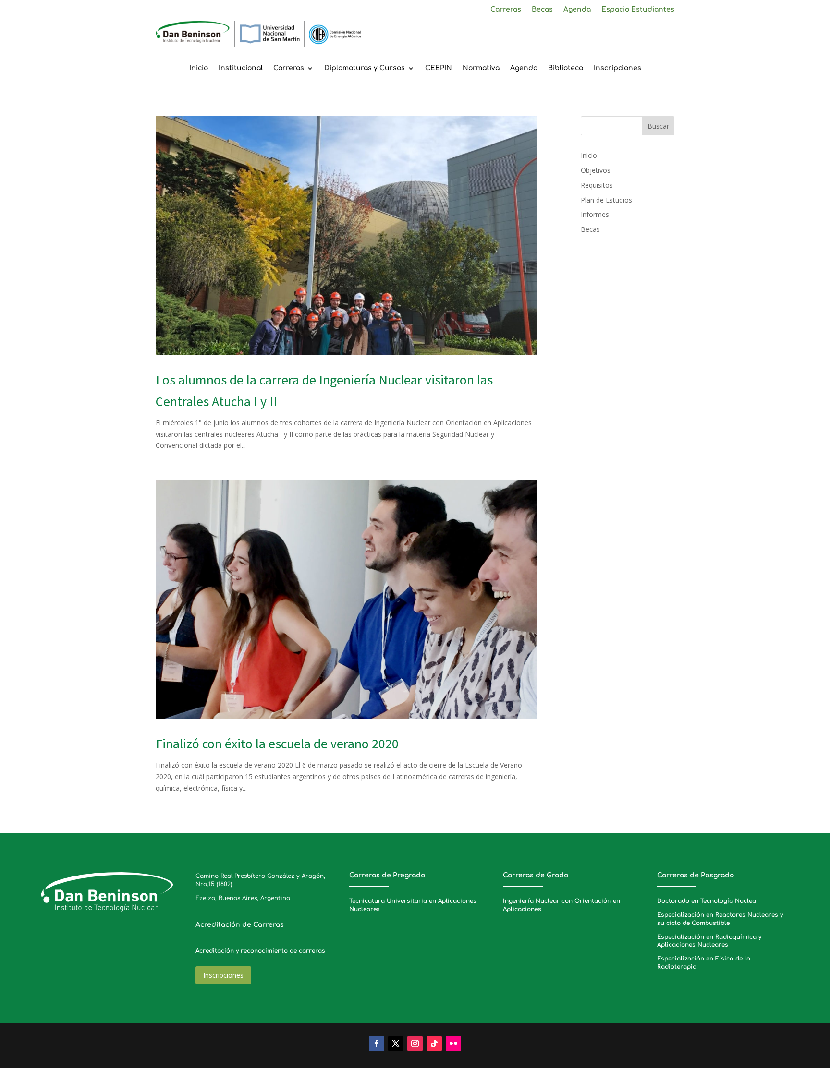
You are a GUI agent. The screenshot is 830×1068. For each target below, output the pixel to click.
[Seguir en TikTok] (434, 1043)
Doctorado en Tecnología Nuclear (708, 901)
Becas (542, 9)
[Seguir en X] (395, 1043)
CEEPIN (438, 68)
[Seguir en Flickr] (453, 1043)
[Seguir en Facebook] (376, 1043)
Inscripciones (617, 68)
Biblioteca (565, 68)
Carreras (505, 9)
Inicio (198, 68)
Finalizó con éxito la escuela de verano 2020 (277, 743)
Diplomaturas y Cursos (364, 68)
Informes (595, 214)
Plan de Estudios (606, 199)
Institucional (241, 68)
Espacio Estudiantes (637, 9)
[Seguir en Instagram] (415, 1043)
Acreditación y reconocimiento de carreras (260, 951)
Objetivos (595, 170)
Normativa (481, 68)
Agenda (577, 9)
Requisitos (597, 185)
